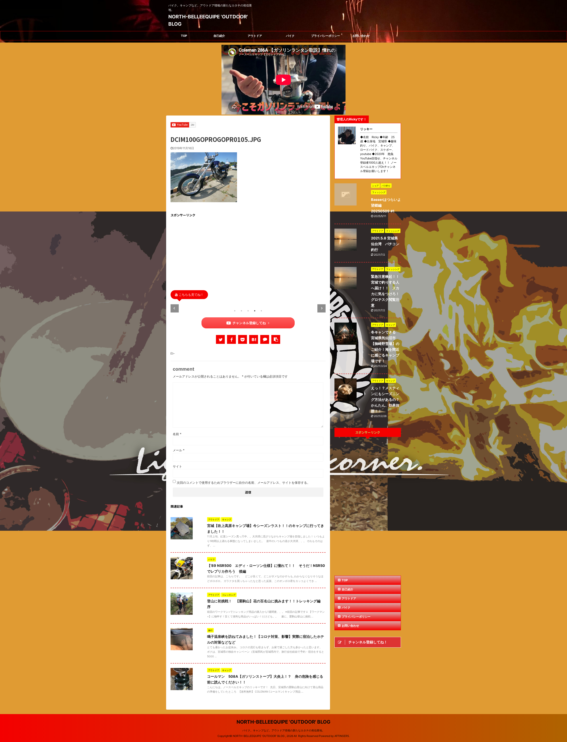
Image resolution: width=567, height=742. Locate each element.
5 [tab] (261, 311)
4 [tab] (254, 311)
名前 (177, 434)
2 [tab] (241, 311)
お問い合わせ (361, 35)
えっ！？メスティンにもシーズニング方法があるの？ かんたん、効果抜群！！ (387, 399)
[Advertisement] (248, 252)
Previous (175, 308)
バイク (290, 35)
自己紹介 (219, 35)
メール (178, 450)
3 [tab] (248, 311)
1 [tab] (235, 311)
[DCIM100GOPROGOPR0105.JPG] (253, 339)
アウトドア (255, 35)
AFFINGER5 (341, 736)
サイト (177, 466)
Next (321, 308)
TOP (184, 35)
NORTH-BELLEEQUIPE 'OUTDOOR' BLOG (283, 722)
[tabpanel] (217, 304)
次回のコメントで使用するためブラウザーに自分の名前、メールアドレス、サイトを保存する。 (243, 482)
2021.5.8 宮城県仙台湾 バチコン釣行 (385, 244)
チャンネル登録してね (249, 323)
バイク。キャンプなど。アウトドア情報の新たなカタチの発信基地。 (283, 730)
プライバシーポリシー (325, 35)
